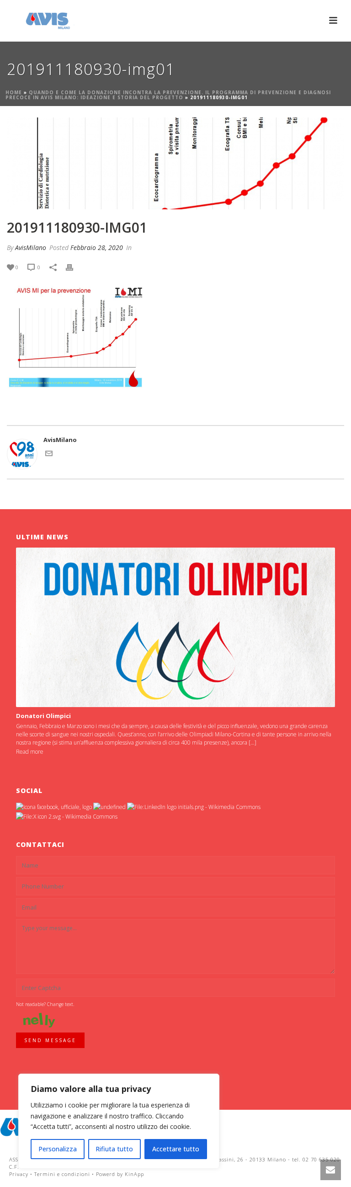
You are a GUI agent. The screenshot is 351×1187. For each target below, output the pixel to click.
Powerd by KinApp (120, 1174)
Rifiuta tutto (114, 1148)
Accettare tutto (175, 1148)
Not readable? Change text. (45, 1004)
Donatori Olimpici (43, 716)
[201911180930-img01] (175, 163)
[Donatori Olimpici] (175, 627)
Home (13, 92)
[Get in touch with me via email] (49, 455)
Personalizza (57, 1148)
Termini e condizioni (62, 1174)
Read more (29, 752)
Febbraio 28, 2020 (96, 247)
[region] (118, 1121)
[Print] (74, 267)
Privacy (18, 1174)
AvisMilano (30, 247)
